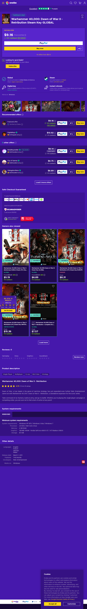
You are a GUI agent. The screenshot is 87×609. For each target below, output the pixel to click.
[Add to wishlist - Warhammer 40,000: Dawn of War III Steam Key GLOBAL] (53, 232)
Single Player (7, 374)
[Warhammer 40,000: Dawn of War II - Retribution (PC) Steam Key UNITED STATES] (15, 333)
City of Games (12, 160)
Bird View (35, 374)
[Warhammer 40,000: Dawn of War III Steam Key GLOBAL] (43, 244)
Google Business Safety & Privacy (62, 599)
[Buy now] (43, 43)
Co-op (27, 374)
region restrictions (17, 82)
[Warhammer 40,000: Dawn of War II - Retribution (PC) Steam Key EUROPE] (71, 244)
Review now (79, 357)
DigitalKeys (11, 132)
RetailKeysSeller (13, 150)
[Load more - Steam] (46, 79)
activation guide (59, 81)
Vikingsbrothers (13, 170)
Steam (64, 80)
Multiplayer (19, 374)
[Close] (15, 297)
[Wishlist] (75, 3)
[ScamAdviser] (12, 209)
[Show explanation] (21, 135)
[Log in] (84, 3)
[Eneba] (11, 3)
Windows (16, 463)
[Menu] (3, 3)
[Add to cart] (80, 48)
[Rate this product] (9, 386)
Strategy (45, 374)
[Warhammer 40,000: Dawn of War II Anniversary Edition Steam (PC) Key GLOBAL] (15, 244)
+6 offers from (43, 54)
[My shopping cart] (80, 3)
